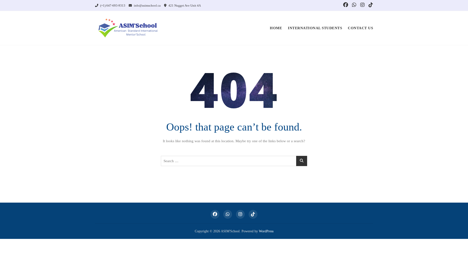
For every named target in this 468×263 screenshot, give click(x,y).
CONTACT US (360, 28)
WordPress (266, 231)
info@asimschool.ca (147, 5)
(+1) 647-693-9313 (112, 5)
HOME (276, 28)
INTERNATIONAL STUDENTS (315, 28)
